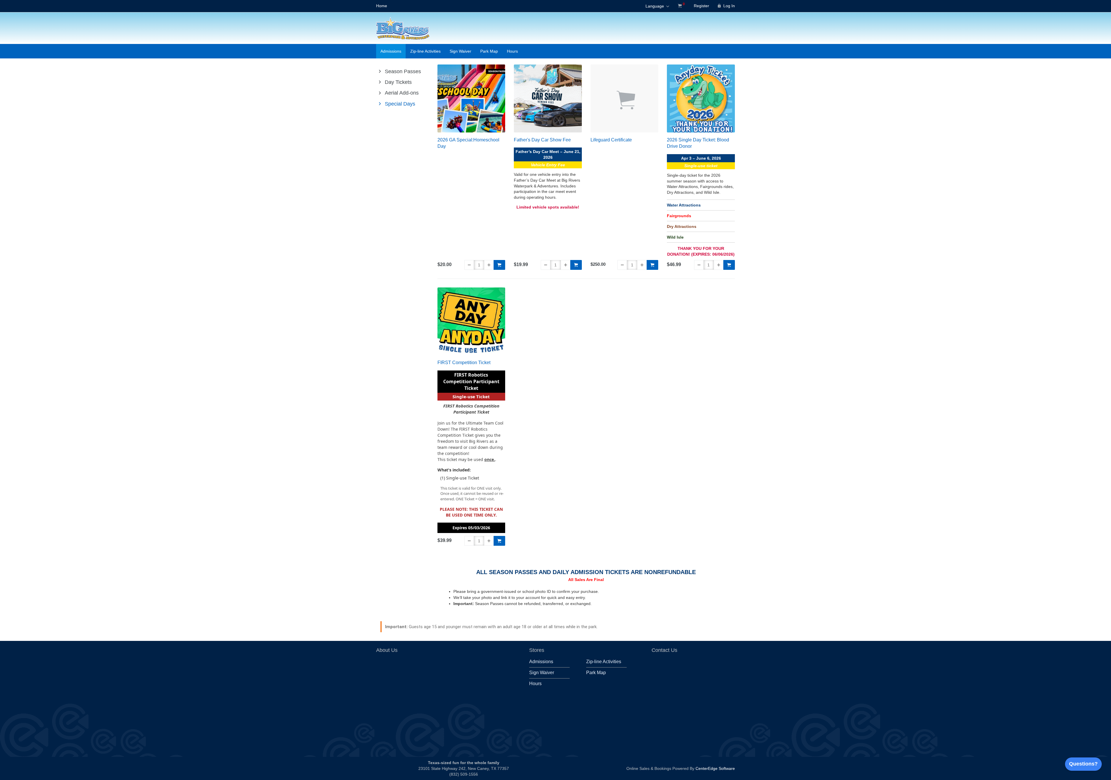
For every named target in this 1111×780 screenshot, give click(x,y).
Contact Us (664, 650)
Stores (536, 650)
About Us (387, 650)
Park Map (489, 51)
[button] (469, 265)
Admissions (390, 51)
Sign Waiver (460, 51)
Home (381, 5)
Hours (512, 51)
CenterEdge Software (715, 768)
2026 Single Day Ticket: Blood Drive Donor (698, 143)
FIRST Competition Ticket (463, 362)
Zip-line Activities (425, 51)
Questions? (1083, 764)
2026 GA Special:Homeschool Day (468, 143)
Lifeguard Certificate (611, 139)
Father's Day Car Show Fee (542, 139)
